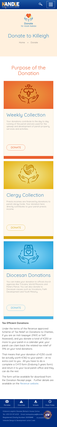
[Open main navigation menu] (51, 4)
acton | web (31, 420)
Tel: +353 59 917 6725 (11, 414)
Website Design (8, 420)
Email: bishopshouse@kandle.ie (32, 414)
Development (21, 420)
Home (22, 42)
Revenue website (29, 383)
